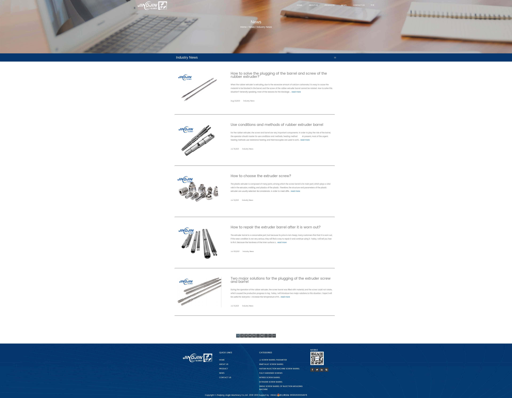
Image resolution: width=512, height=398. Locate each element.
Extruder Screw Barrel (271, 381)
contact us (225, 377)
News (344, 5)
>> (274, 335)
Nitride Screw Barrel (269, 377)
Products (329, 5)
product (223, 368)
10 (262, 335)
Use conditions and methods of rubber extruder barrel (277, 124)
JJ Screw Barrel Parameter (273, 359)
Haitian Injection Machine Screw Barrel (279, 368)
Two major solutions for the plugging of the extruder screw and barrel (281, 280)
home (222, 359)
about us (223, 364)
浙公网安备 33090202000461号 (293, 395)
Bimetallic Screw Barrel (271, 364)
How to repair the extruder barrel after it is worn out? (276, 227)
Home (299, 5)
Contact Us (359, 5)
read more (296, 92)
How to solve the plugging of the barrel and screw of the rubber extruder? (279, 75)
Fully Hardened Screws (270, 373)
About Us (313, 5)
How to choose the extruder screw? (261, 176)
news (221, 373)
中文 (372, 5)
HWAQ (274, 395)
